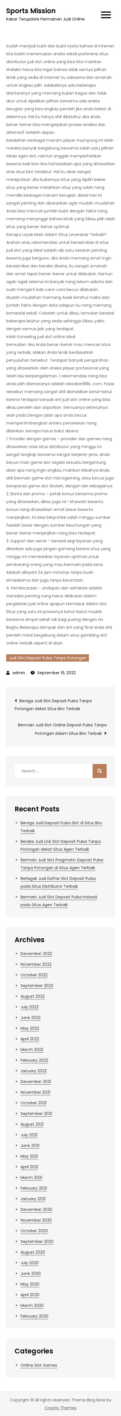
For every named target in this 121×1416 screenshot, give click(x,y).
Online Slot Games (39, 1365)
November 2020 (36, 1220)
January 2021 (33, 1199)
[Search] (100, 771)
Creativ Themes (61, 1408)
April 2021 (29, 1167)
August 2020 (33, 1252)
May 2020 (30, 1284)
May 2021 (29, 1156)
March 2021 (31, 1177)
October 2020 (34, 1231)
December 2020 (36, 1209)
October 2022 (34, 975)
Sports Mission (31, 10)
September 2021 (36, 1113)
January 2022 (34, 1071)
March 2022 (32, 1049)
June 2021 (30, 1145)
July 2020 (30, 1263)
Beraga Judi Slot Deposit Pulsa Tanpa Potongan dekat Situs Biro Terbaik (53, 705)
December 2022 (36, 953)
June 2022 (31, 1017)
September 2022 (37, 985)
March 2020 (32, 1305)
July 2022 (30, 1007)
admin (18, 673)
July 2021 (29, 1135)
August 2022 (33, 996)
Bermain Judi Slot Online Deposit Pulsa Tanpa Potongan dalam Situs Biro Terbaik (62, 729)
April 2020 (30, 1295)
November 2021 (35, 1092)
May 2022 (30, 1028)
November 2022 (36, 964)
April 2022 (30, 1039)
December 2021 (36, 1081)
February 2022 (34, 1060)
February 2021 (34, 1188)
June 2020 (31, 1273)
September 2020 (37, 1241)
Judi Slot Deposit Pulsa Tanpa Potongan (47, 658)
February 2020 (34, 1316)
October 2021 (33, 1103)
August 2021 (32, 1124)
